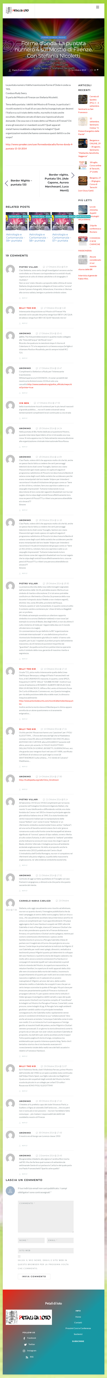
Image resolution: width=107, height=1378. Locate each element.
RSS (31, 1356)
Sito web (25, 1250)
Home (78, 1316)
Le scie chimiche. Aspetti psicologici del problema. (88, 213)
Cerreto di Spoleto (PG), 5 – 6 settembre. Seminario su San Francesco (88, 104)
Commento (27, 1203)
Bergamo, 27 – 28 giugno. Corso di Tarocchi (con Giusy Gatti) (89, 184)
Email (53, 1240)
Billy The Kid (27, 308)
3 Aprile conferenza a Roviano (95, 228)
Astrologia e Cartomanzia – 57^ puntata (61, 237)
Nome (23, 1240)
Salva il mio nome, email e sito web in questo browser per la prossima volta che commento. (43, 1264)
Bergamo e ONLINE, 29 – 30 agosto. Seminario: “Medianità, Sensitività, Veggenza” (89, 148)
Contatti (78, 1322)
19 (95, 70)
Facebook (31, 1338)
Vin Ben (24, 403)
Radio (62, 37)
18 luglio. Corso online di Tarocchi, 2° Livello (95, 167)
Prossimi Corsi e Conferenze (78, 1328)
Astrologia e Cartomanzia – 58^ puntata (38, 237)
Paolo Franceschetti (21, 70)
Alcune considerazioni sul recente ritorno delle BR (89, 263)
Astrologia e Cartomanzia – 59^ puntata (15, 237)
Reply (25, 298)
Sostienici (78, 1334)
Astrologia (15, 217)
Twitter (31, 1344)
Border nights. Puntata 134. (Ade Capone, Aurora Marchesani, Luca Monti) (57, 182)
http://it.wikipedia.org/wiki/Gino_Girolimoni (39, 780)
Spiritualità (83, 217)
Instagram (31, 1350)
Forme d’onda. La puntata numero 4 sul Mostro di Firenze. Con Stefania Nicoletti (53, 49)
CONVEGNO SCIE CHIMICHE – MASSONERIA (89, 244)
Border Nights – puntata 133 (21, 182)
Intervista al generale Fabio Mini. (87, 277)
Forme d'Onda (50, 37)
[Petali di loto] (17, 12)
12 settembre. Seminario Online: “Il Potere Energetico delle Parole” (88, 126)
